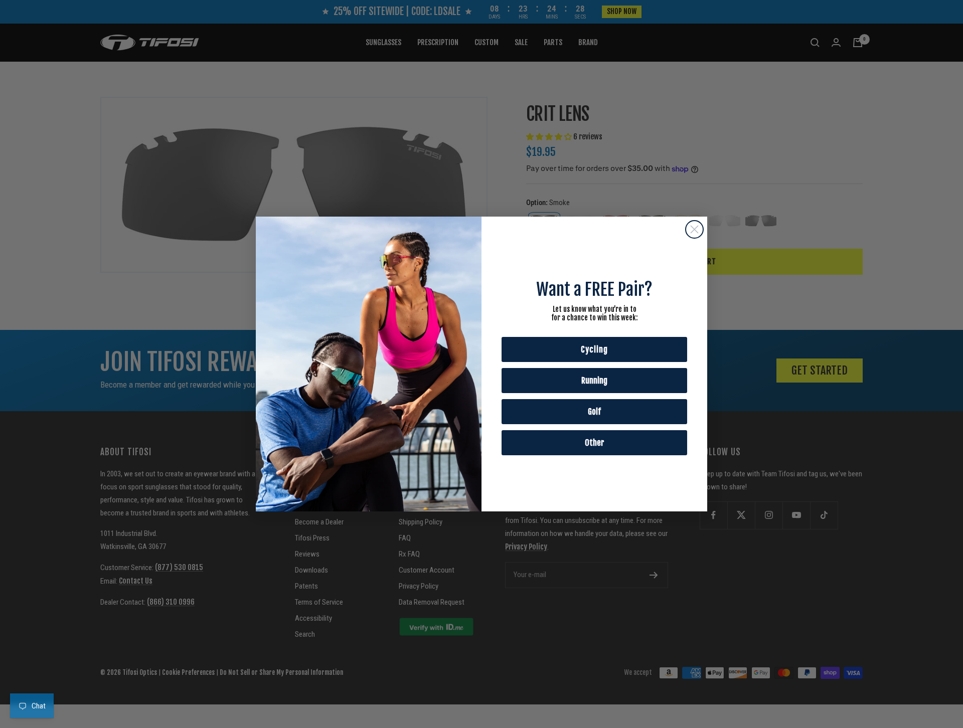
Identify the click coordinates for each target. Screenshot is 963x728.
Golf (594, 412)
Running (594, 381)
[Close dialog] (694, 229)
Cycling (594, 349)
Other (594, 443)
